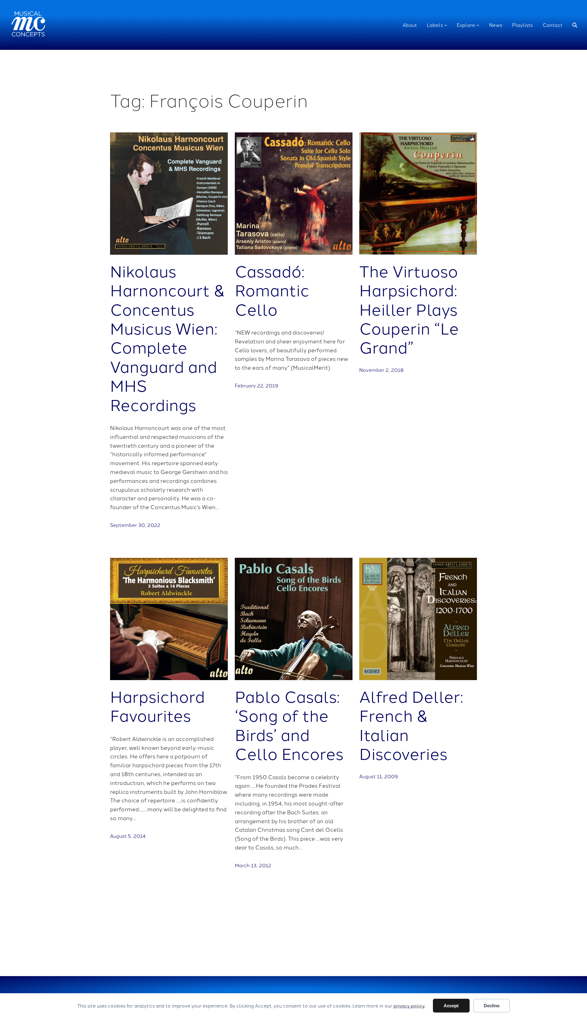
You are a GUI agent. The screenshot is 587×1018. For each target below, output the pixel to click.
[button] (574, 25)
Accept (451, 1005)
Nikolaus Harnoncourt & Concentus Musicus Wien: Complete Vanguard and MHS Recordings (167, 337)
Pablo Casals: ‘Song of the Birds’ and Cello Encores (289, 724)
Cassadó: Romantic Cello (272, 289)
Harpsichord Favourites (157, 705)
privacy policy (409, 1005)
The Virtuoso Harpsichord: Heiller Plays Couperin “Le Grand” (409, 308)
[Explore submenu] (477, 25)
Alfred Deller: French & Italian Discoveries (411, 724)
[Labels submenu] (445, 25)
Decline (492, 1005)
